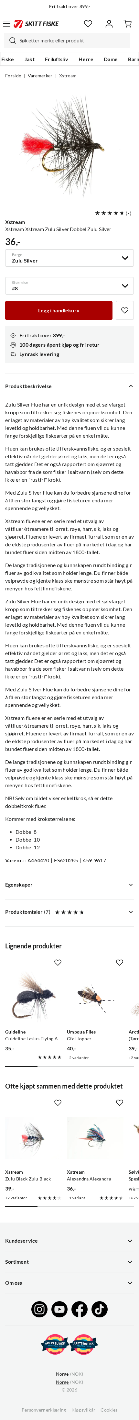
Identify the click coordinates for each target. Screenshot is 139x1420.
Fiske (7, 59)
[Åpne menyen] (7, 23)
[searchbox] (73, 40)
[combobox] (67, 40)
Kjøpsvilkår (83, 1410)
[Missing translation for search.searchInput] (10, 40)
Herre (86, 59)
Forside (13, 75)
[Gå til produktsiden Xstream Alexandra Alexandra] (95, 1138)
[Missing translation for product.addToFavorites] (125, 310)
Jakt (30, 59)
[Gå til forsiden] (36, 23)
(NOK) (69, 1374)
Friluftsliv (57, 59)
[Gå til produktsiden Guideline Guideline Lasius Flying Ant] (33, 997)
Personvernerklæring (44, 1410)
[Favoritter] (88, 23)
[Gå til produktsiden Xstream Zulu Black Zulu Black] (33, 1138)
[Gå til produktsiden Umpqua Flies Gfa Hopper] (95, 997)
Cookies (109, 1410)
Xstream (68, 75)
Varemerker (40, 75)
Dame (111, 59)
